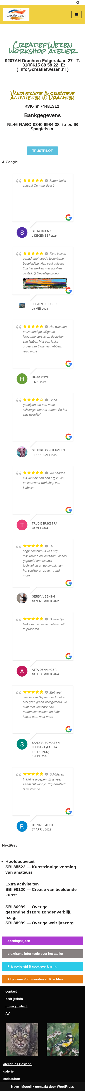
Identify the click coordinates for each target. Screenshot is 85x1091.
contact (11, 991)
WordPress (65, 1086)
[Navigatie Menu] (76, 14)
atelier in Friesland (17, 1064)
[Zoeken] (78, 2)
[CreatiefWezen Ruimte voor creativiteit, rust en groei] (17, 14)
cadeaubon (12, 1079)
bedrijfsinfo (14, 999)
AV (7, 1013)
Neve (15, 1086)
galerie (8, 1071)
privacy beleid (16, 1006)
